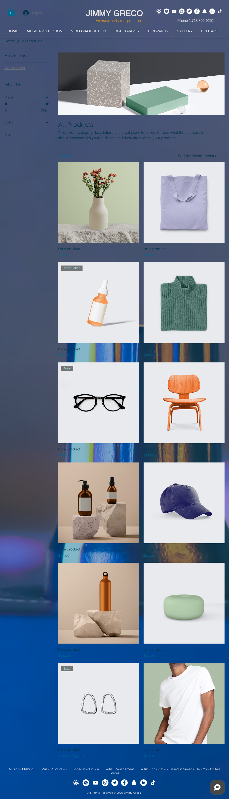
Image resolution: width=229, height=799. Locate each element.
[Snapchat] (204, 11)
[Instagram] (181, 11)
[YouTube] (174, 11)
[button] (11, 11)
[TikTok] (220, 11)
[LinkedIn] (212, 11)
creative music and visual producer (114, 21)
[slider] (6, 104)
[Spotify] (166, 11)
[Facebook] (197, 11)
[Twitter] (189, 11)
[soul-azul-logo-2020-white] (159, 11)
